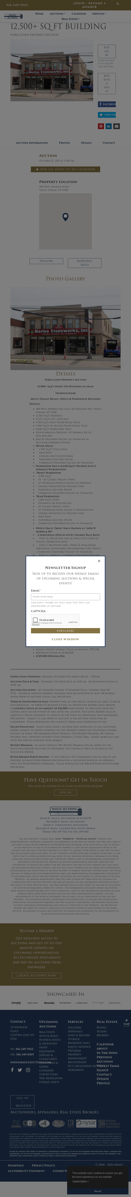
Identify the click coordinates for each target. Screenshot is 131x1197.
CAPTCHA (38, 611)
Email (36, 591)
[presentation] (55, 620)
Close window (65, 639)
